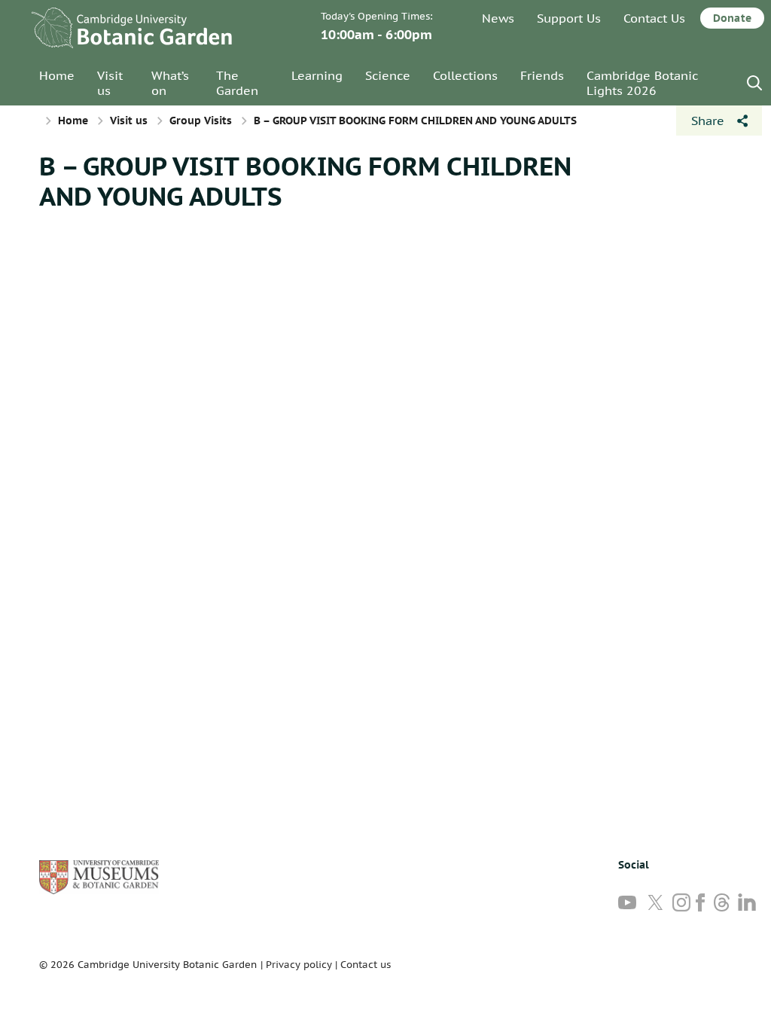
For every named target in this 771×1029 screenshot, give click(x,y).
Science (387, 75)
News (498, 18)
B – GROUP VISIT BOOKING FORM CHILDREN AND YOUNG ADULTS (305, 180)
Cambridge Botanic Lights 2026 (642, 83)
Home (57, 75)
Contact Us (654, 18)
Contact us (365, 964)
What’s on (170, 83)
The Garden (237, 83)
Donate (732, 18)
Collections (465, 75)
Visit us (110, 83)
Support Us (569, 18)
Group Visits (200, 120)
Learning (317, 75)
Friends (542, 75)
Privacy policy (299, 964)
